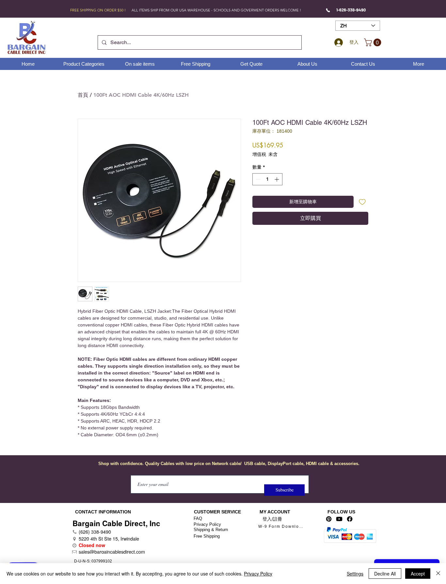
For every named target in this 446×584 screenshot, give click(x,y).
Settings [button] (355, 573)
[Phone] (328, 10)
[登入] (337, 42)
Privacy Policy (207, 524)
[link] (373, 42)
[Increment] (277, 179)
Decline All (385, 573)
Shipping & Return (211, 529)
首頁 (83, 95)
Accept (418, 573)
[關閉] (438, 573)
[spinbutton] (267, 179)
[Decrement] (257, 179)
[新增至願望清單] (362, 202)
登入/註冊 (272, 519)
